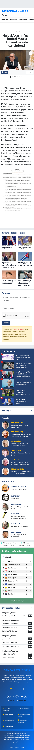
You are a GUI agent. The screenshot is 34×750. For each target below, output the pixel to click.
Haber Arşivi (9, 726)
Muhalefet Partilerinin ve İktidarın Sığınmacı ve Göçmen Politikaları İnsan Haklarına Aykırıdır (21, 463)
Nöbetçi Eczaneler (6, 709)
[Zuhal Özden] (5, 453)
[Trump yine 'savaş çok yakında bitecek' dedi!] (9, 240)
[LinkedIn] (18, 696)
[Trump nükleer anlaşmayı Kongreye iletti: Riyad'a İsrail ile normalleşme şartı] (9, 256)
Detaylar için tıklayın (17, 601)
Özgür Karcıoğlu (17, 469)
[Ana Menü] (6, 15)
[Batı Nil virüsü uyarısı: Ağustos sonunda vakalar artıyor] (9, 275)
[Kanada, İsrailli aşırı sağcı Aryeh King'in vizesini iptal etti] (25, 240)
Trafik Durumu (9, 714)
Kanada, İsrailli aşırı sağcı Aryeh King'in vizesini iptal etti (24, 247)
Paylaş (6, 72)
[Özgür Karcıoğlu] (5, 471)
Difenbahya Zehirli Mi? (23, 735)
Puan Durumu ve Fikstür (24, 715)
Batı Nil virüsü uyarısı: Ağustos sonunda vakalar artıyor (9, 282)
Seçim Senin (15, 498)
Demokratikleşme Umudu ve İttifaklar (21, 508)
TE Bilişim (21, 747)
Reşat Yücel (15, 513)
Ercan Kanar (15, 460)
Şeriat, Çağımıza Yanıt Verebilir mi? (18, 536)
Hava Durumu (24, 708)
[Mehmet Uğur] (5, 443)
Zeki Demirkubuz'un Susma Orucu (20, 454)
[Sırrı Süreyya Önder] (5, 488)
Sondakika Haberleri (9, 19)
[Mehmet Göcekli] (5, 425)
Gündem (17, 32)
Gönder (5, 323)
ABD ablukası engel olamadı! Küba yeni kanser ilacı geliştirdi (25, 264)
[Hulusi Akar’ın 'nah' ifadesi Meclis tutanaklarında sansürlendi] (17, 60)
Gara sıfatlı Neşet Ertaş (19, 489)
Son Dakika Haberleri (22, 721)
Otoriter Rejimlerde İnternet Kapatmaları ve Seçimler (21, 435)
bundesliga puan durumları (12, 739)
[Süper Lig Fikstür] (31, 608)
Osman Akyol (16, 532)
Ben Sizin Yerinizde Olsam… (20, 526)
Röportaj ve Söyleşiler (19, 733)
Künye (9, 733)
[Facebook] (8, 696)
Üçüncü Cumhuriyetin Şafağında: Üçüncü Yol (18, 517)
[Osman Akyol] (5, 534)
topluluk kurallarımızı (18, 329)
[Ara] (3, 15)
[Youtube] (22, 696)
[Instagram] (15, 696)
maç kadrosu (25, 739)
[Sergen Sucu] (5, 525)
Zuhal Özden (16, 450)
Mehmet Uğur (16, 441)
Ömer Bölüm (15, 496)
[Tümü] (31, 411)
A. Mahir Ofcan (16, 504)
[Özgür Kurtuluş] (5, 434)
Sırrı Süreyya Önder (18, 487)
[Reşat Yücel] (5, 516)
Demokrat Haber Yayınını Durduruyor (19, 426)
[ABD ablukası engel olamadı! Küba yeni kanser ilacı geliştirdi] (25, 256)
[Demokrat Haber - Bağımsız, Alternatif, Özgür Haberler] (15, 11)
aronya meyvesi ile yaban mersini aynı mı (16, 737)
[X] (12, 696)
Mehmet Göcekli (17, 422)
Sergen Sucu (15, 524)
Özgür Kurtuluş (17, 432)
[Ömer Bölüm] (5, 497)
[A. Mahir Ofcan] (5, 506)
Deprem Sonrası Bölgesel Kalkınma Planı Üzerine (19, 445)
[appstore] (12, 701)
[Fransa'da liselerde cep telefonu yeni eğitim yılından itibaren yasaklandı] (25, 275)
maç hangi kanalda (17, 742)
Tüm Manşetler (9, 720)
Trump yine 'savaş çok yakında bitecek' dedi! (9, 247)
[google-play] (22, 701)
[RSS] (25, 696)
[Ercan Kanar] (5, 462)
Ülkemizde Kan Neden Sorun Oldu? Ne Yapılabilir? (21, 472)
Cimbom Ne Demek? (9, 735)
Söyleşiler (23, 19)
